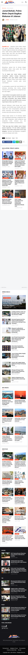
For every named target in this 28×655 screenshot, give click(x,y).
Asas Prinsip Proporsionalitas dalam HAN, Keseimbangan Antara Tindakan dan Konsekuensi (18, 339)
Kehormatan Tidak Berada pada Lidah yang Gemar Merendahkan (20, 518)
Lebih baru (4, 287)
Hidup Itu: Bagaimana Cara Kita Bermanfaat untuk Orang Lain (18, 379)
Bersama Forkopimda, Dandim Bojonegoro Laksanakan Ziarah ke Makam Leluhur (18, 597)
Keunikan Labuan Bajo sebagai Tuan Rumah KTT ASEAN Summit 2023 (7, 420)
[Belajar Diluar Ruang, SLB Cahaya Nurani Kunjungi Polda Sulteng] (5, 617)
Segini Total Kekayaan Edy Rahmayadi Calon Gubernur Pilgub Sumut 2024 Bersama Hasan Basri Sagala (20, 163)
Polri (17, 138)
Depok (13, 138)
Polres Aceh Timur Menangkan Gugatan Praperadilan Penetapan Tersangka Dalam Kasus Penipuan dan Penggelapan (18, 570)
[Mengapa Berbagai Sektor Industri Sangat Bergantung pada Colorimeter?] (6, 372)
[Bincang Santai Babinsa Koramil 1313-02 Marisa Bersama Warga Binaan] (5, 583)
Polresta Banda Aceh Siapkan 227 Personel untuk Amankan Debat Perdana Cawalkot (18, 609)
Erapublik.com (5, 46)
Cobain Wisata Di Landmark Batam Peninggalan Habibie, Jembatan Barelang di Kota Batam (7, 439)
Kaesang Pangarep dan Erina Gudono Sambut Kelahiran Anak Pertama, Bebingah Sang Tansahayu (18, 321)
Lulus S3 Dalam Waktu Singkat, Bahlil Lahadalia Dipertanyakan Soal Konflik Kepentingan (19, 355)
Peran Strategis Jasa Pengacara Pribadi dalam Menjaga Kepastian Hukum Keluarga (7, 519)
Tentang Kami (6, 648)
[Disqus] (14, 229)
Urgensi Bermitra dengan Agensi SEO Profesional (19, 482)
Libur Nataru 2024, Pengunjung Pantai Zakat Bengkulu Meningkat (19, 438)
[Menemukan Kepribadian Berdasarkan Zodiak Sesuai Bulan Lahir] (6, 348)
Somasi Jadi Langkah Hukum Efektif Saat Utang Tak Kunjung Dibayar (19, 364)
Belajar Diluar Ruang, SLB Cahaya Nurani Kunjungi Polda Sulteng (18, 615)
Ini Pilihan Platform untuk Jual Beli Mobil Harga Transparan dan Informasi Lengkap (18, 313)
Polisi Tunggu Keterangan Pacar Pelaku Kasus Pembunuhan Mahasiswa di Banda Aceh (19, 203)
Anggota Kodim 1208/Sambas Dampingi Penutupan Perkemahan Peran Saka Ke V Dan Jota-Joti (18, 590)
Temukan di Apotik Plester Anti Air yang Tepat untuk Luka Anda (20, 537)
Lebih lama (24, 287)
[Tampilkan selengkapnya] (23, 142)
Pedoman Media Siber (12, 650)
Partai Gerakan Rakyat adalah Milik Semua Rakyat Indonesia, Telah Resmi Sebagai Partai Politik (7, 538)
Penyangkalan (22, 648)
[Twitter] (14, 142)
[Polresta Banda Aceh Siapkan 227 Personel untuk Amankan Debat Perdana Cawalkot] (5, 609)
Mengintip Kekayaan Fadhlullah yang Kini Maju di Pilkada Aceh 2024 (19, 182)
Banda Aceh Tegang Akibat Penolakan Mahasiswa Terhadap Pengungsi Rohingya (7, 201)
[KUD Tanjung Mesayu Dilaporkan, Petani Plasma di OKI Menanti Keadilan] (5, 555)
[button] (2, 2)
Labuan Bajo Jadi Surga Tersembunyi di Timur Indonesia (20, 420)
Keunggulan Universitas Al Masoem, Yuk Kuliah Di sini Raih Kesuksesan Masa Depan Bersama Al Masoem (20, 464)
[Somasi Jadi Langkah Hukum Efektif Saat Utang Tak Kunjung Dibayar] (6, 364)
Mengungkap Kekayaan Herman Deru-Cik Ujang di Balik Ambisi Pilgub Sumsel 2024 (7, 163)
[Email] (20, 142)
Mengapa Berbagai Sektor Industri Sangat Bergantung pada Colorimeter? (18, 371)
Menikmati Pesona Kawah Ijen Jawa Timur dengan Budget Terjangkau (7, 402)
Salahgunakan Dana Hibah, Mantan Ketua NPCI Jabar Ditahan (18, 561)
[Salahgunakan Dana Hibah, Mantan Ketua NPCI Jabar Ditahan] (5, 563)
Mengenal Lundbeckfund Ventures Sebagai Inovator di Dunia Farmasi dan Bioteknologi (18, 330)
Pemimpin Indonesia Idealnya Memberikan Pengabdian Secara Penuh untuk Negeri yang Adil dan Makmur (20, 500)
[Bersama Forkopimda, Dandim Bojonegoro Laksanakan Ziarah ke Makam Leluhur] (5, 598)
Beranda (4, 8)
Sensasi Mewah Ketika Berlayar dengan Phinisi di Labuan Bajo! (20, 402)
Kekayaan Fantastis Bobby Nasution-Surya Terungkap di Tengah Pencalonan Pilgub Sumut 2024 (7, 183)
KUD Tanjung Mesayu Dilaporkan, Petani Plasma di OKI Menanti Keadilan (18, 555)
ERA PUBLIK (13, 652)
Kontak (19, 650)
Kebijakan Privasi (14, 648)
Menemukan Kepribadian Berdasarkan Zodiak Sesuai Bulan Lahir (18, 347)
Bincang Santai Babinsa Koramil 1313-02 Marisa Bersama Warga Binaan (18, 582)
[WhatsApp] (17, 142)
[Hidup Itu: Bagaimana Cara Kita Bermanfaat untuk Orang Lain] (6, 379)
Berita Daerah (10, 8)
